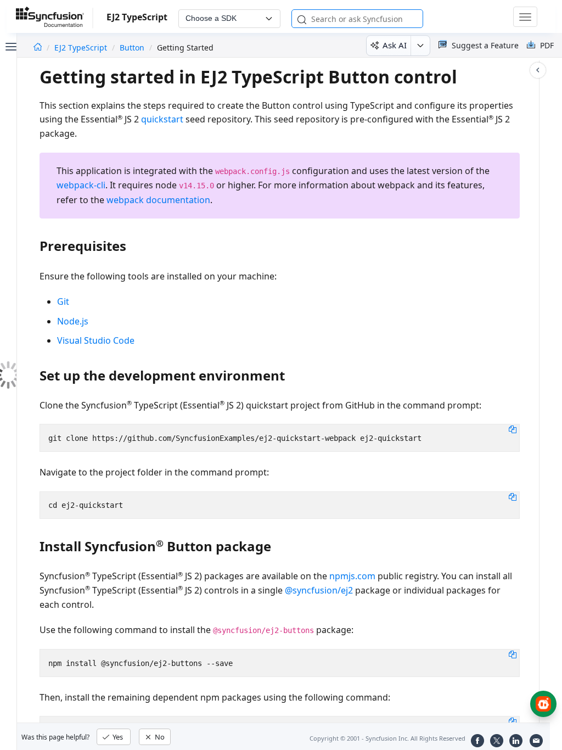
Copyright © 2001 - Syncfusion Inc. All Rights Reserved (387, 738)
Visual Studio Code (95, 340)
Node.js (72, 321)
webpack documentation (158, 200)
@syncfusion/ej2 (319, 590)
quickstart (162, 119)
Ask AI (395, 45)
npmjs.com (352, 576)
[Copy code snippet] (512, 429)
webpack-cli (81, 185)
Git (63, 301)
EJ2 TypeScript (81, 47)
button (132, 47)
